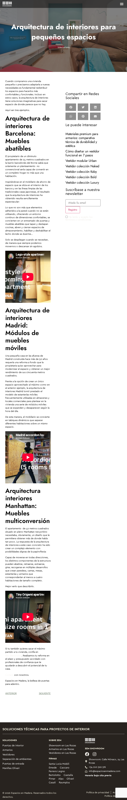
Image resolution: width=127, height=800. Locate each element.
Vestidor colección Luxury (82, 182)
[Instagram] (94, 754)
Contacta (9, 675)
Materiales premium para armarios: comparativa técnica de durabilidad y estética (81, 140)
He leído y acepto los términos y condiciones (78, 218)
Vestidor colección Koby (81, 171)
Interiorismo (64, 47)
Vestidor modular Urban (81, 160)
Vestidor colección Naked (82, 166)
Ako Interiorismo (13, 655)
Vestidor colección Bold (80, 177)
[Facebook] (87, 754)
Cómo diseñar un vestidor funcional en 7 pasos (82, 153)
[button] (122, 4)
